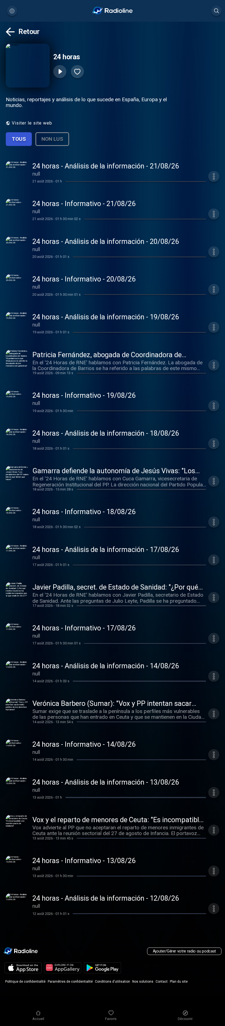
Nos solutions (142, 981)
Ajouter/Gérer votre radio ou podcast (184, 951)
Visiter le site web (32, 123)
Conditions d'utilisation (112, 981)
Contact (162, 981)
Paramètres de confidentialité (70, 981)
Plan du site (179, 981)
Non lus (52, 139)
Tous (19, 139)
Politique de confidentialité (25, 981)
